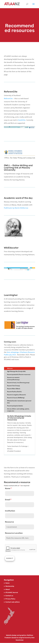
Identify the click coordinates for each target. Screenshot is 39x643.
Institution (10, 511)
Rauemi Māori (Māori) (13, 388)
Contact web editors (12, 602)
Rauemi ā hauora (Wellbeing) (15, 398)
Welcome (10, 368)
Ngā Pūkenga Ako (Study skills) (16, 371)
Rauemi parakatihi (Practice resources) (18, 374)
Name (8, 488)
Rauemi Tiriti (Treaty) (13, 386)
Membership (9, 586)
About (7, 589)
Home (7, 583)
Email (8, 500)
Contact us (9, 596)
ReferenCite (8, 98)
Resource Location (14, 533)
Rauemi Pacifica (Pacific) (14, 391)
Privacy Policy (10, 599)
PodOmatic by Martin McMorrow (16, 208)
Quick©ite (21, 120)
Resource (9, 522)
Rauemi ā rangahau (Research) (16, 395)
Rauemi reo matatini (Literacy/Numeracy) (13, 378)
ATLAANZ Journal (11, 592)
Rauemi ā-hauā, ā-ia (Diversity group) (18, 382)
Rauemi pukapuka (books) (15, 406)
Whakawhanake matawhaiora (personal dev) (19, 402)
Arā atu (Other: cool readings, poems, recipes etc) (18, 410)
